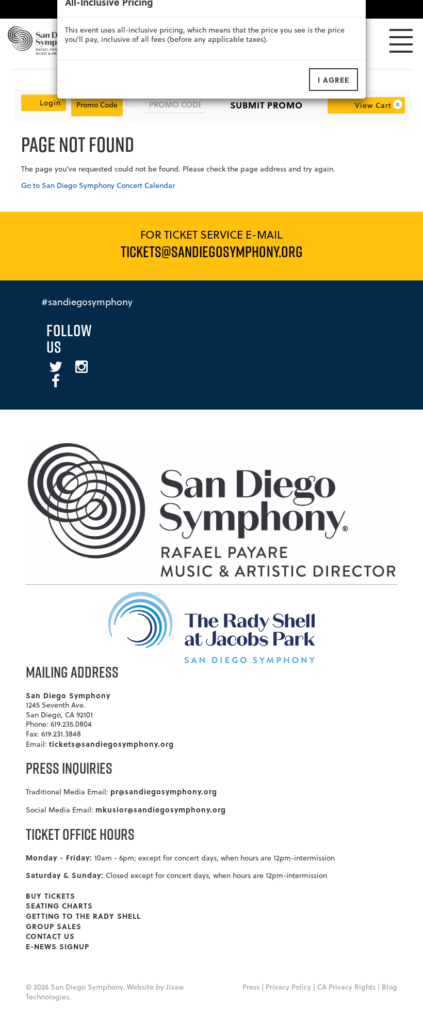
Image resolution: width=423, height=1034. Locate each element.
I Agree (333, 79)
